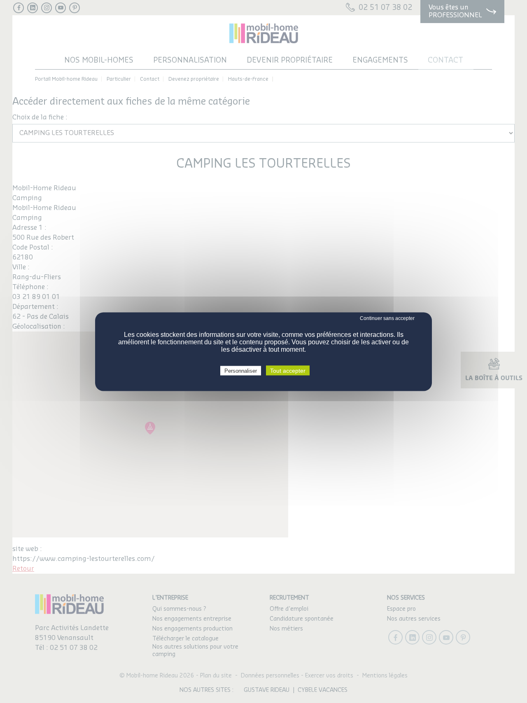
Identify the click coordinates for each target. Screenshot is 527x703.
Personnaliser (240, 370)
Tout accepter (287, 370)
